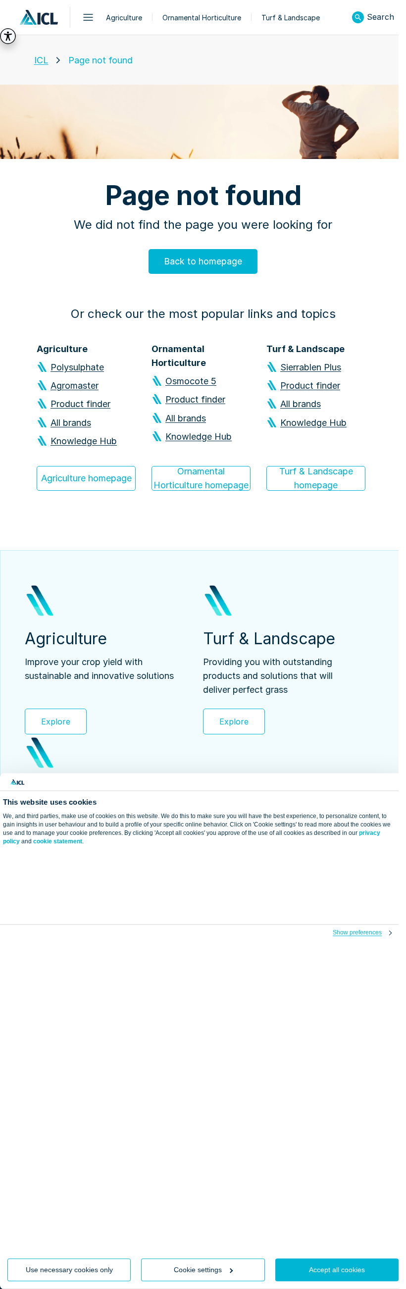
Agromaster (75, 385)
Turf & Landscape (290, 17)
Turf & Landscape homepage (316, 478)
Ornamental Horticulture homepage (201, 478)
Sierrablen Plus (310, 367)
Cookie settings (198, 1270)
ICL (41, 60)
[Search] (358, 17)
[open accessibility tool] (8, 36)
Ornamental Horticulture (201, 17)
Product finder (80, 404)
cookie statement (57, 841)
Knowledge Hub (84, 441)
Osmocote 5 (190, 381)
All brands (71, 422)
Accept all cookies (337, 1270)
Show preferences (357, 932)
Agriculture (124, 17)
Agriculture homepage (86, 478)
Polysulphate (77, 367)
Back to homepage (203, 261)
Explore (55, 721)
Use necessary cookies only (69, 1270)
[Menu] (88, 17)
